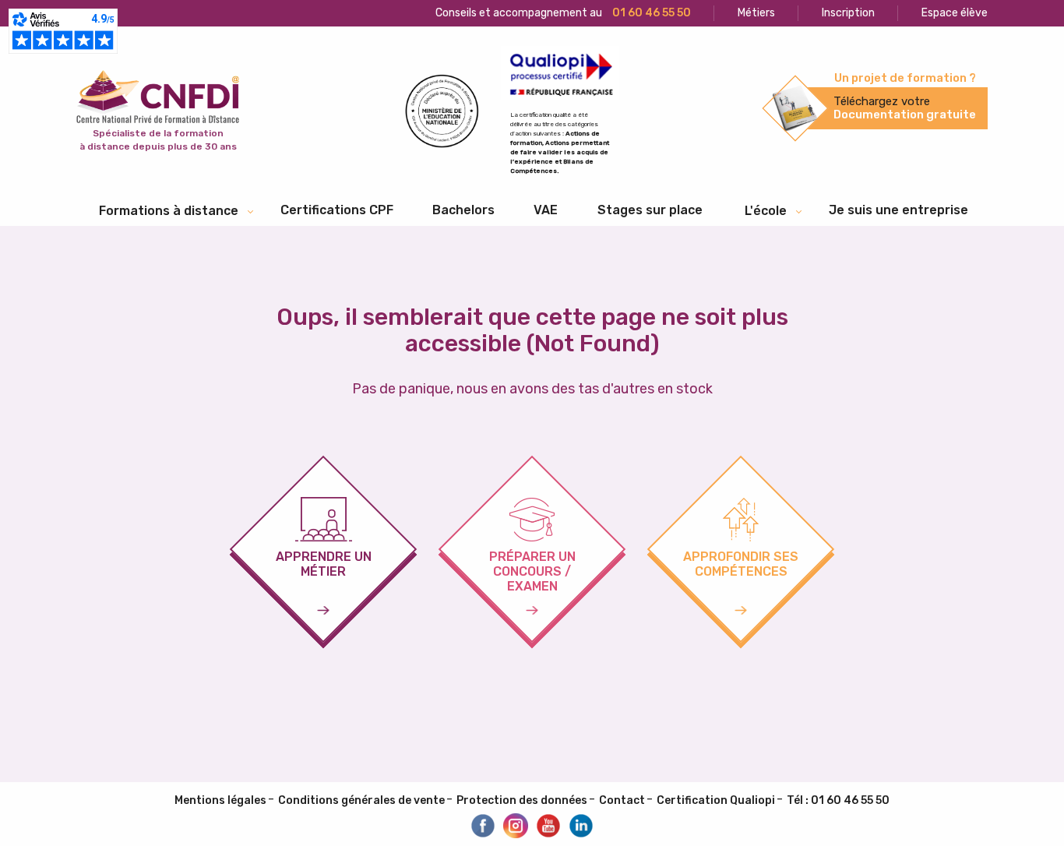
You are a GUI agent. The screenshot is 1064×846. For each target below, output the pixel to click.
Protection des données (521, 800)
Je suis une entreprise (898, 210)
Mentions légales (220, 800)
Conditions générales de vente (361, 800)
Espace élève (954, 12)
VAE (546, 210)
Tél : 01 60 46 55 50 (838, 800)
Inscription (848, 12)
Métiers (756, 12)
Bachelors (463, 210)
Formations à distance (168, 210)
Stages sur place (650, 210)
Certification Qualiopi (716, 800)
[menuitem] (337, 210)
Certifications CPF (336, 210)
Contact (622, 800)
